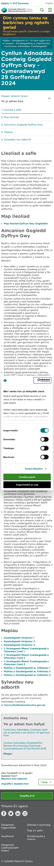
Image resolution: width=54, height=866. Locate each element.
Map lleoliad (11, 117)
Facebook (3, 813)
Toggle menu (50, 10)
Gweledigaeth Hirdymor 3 (19, 644)
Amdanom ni (20, 40)
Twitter (10, 813)
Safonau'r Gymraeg (38, 824)
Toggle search (42, 10)
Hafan (6, 40)
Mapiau (8, 132)
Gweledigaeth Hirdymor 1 (19, 637)
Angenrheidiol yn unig (27, 485)
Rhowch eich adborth (14, 778)
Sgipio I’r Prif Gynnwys (15, 3)
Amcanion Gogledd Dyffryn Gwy (23, 124)
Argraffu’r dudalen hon (15, 783)
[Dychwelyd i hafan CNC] (16, 10)
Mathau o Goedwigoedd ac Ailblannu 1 (27, 667)
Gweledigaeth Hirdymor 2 (19, 641)
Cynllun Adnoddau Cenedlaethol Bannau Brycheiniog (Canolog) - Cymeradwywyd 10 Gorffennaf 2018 (24, 745)
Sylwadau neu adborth (17, 139)
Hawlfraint (7, 836)
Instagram (25, 813)
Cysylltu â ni (27, 795)
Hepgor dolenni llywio (14, 96)
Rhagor (7, 753)
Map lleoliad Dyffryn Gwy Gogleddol (26, 223)
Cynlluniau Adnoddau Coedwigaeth (25, 46)
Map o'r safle (34, 830)
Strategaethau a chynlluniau (33, 43)
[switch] (44, 439)
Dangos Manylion (34, 468)
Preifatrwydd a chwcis (36, 838)
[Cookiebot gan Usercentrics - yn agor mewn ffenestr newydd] (42, 380)
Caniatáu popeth (27, 477)
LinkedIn (17, 813)
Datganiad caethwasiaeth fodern (10, 847)
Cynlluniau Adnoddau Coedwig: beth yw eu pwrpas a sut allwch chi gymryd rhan (26, 732)
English (49, 3)
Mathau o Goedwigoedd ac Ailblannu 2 (27, 671)
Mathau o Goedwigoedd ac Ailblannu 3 (27, 675)
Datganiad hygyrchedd (8, 826)
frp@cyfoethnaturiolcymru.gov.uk (24, 705)
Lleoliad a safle (12, 109)
